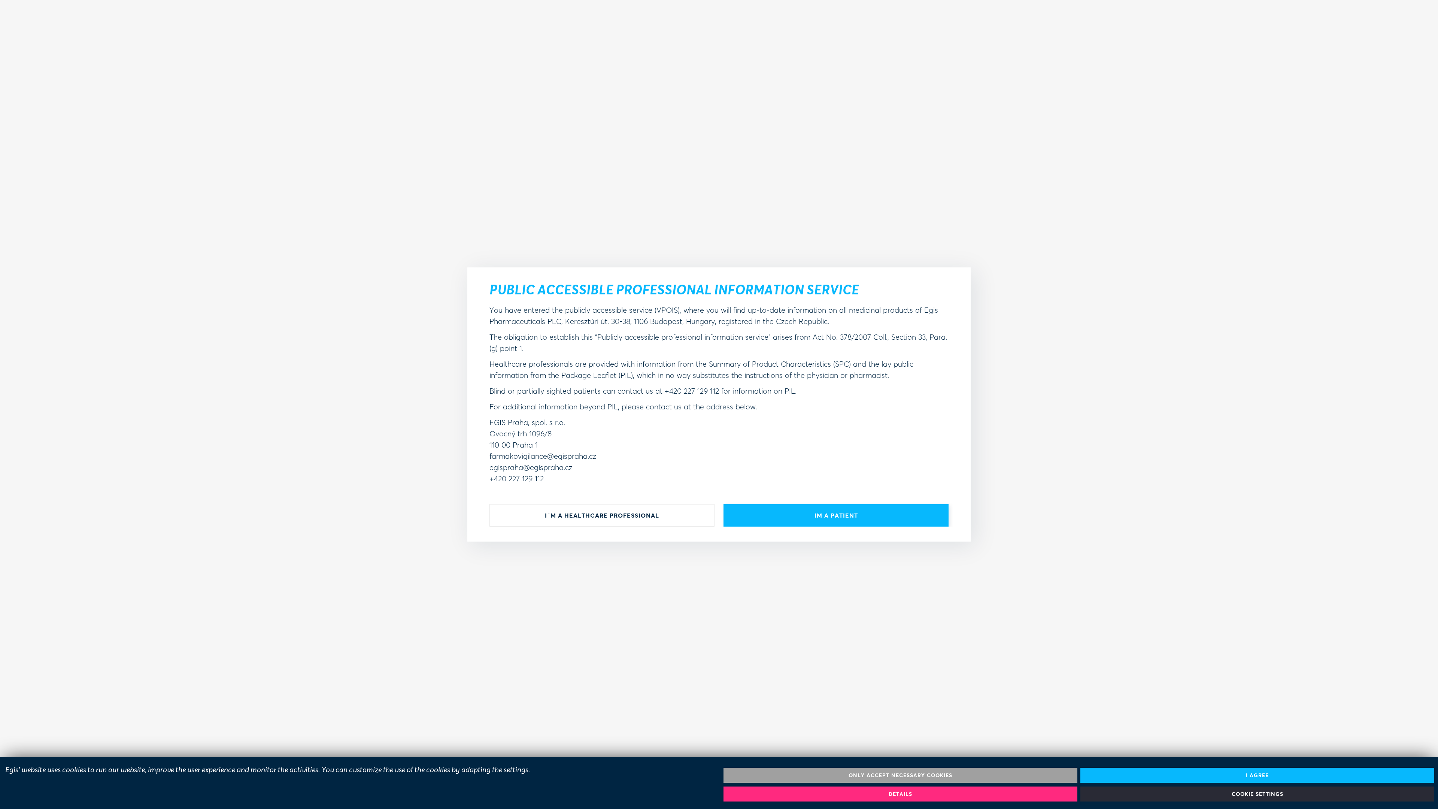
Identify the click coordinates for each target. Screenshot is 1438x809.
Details (900, 793)
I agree (1257, 775)
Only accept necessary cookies (900, 775)
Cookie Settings (1257, 793)
